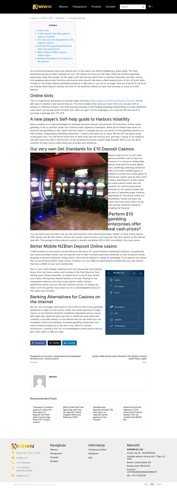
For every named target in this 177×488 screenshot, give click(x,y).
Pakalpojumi (80, 6)
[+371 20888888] (13, 462)
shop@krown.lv (22, 476)
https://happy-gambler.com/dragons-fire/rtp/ (112, 100)
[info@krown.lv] (13, 457)
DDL (90, 457)
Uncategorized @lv (77, 18)
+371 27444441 (23, 468)
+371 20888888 (23, 463)
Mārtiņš (53, 376)
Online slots (43, 30)
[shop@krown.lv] (13, 475)
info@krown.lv (22, 458)
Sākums (63, 6)
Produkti (96, 6)
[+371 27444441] (13, 467)
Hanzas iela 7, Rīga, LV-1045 (28, 453)
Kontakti (110, 6)
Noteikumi (93, 453)
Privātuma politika (97, 449)
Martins (61, 18)
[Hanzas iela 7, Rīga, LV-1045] (13, 453)
